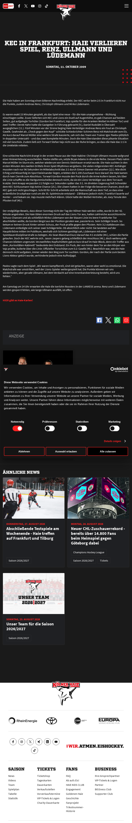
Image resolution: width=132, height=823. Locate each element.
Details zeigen (112, 440)
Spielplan (13, 789)
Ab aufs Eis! (72, 780)
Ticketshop (43, 776)
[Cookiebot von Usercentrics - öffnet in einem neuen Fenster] (113, 369)
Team (11, 785)
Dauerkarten (44, 785)
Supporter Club (104, 793)
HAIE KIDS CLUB (75, 785)
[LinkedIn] (47, 741)
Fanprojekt (72, 802)
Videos (12, 780)
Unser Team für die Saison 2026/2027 (30, 626)
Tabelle (12, 793)
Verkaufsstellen (46, 789)
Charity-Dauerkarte (48, 802)
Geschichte (72, 798)
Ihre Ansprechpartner (107, 776)
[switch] (50, 428)
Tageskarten (44, 780)
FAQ (68, 776)
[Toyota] (51, 720)
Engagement (73, 789)
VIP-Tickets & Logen (48, 798)
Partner (99, 785)
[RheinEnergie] (22, 720)
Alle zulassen (108, 451)
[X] (30, 741)
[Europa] (109, 720)
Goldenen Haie (74, 793)
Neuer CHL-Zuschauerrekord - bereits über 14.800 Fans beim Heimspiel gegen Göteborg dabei (98, 536)
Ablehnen (24, 451)
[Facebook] (13, 741)
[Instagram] (21, 741)
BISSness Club (103, 789)
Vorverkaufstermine (48, 793)
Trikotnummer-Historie (75, 809)
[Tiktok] (34, 750)
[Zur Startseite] (66, 12)
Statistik (13, 798)
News (11, 776)
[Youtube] (56, 741)
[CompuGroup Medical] (80, 720)
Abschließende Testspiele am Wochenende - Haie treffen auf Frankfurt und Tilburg (32, 533)
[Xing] (38, 741)
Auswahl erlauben (66, 451)
